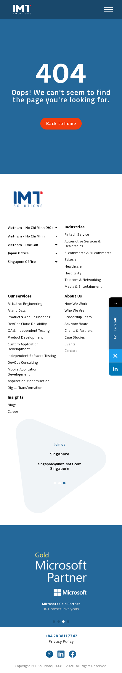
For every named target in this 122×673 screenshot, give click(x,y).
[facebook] (72, 654)
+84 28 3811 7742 (61, 636)
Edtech (70, 259)
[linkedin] (61, 654)
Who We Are (74, 310)
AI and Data (16, 310)
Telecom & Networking (83, 279)
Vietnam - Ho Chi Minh (26, 236)
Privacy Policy (61, 642)
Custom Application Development (23, 346)
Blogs (12, 404)
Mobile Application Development (22, 371)
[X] (115, 356)
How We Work (76, 303)
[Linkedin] (115, 369)
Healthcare (73, 266)
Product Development (25, 337)
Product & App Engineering (29, 317)
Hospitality (73, 273)
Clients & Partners (78, 330)
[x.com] (49, 654)
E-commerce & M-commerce (88, 252)
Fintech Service (77, 234)
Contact (71, 350)
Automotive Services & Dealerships (83, 243)
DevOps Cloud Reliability (27, 323)
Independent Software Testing (32, 355)
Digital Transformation (25, 387)
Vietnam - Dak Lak (23, 244)
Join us (59, 444)
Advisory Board (76, 323)
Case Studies (75, 337)
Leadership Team (78, 317)
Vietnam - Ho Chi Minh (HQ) (30, 227)
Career (13, 411)
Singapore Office (22, 261)
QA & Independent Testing (28, 330)
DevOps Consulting (23, 362)
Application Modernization (28, 381)
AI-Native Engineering (25, 303)
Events (70, 344)
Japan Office (18, 253)
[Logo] (49, 9)
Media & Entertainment (83, 286)
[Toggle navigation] (108, 9)
